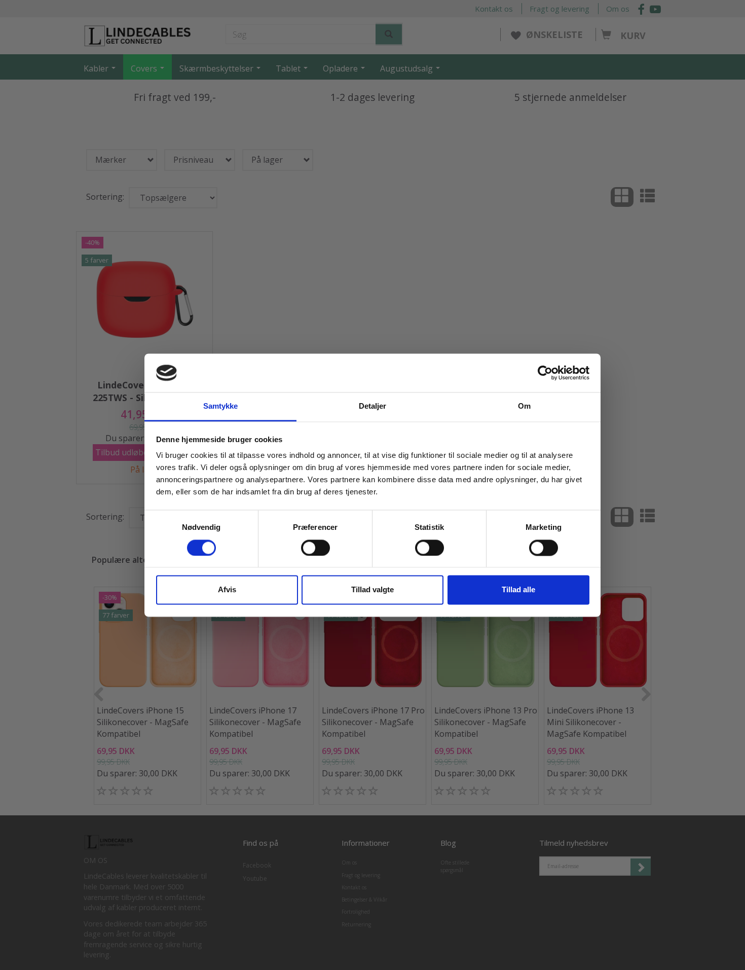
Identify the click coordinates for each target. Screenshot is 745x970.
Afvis (227, 590)
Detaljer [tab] (373, 406)
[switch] (315, 548)
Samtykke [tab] (220, 406)
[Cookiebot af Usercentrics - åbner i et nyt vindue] (545, 372)
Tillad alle (518, 590)
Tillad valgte (372, 590)
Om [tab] (524, 406)
